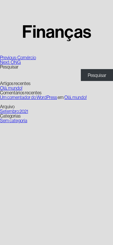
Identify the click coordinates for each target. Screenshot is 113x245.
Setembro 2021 (14, 111)
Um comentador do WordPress (28, 97)
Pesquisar (9, 67)
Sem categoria (13, 120)
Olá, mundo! (11, 88)
